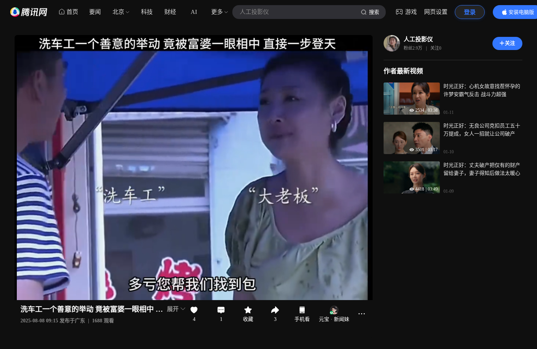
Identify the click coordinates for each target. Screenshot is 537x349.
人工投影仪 (418, 39)
